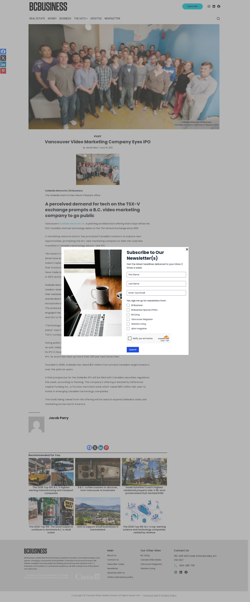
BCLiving (135, 314)
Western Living (138, 323)
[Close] (187, 249)
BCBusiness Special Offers (144, 309)
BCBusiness (137, 305)
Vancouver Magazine (142, 319)
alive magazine (139, 328)
